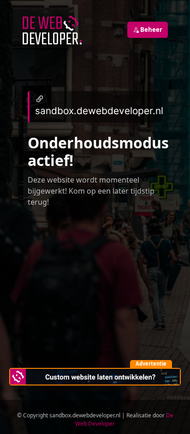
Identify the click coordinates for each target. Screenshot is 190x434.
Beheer (150, 29)
